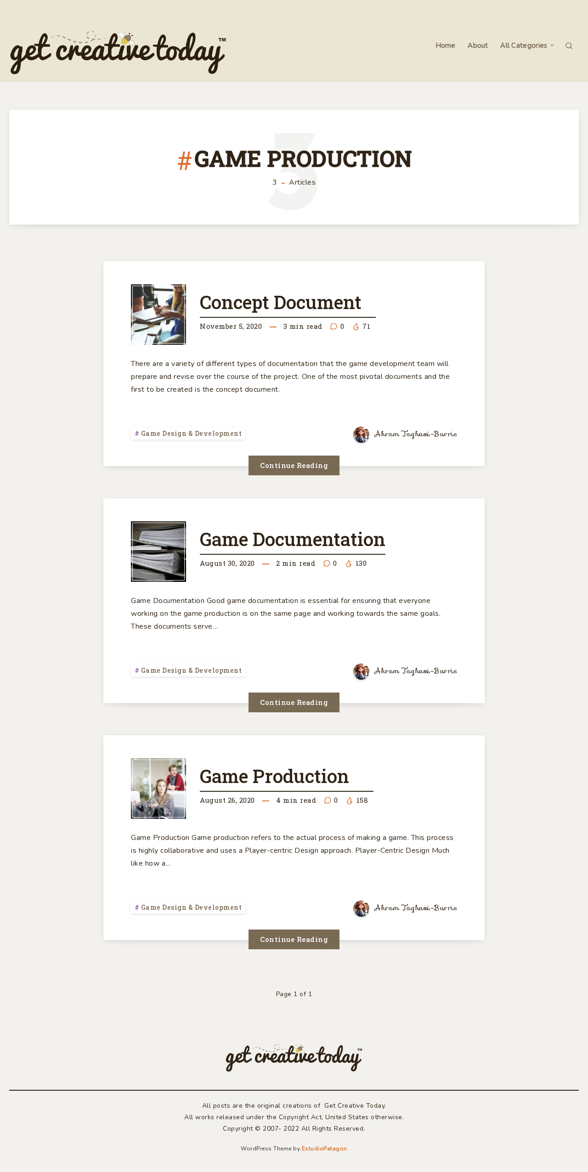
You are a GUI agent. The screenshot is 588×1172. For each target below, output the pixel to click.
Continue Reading (294, 465)
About (478, 45)
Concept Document (281, 302)
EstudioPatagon (324, 1148)
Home (445, 45)
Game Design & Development (191, 433)
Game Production (274, 776)
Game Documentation (292, 539)
